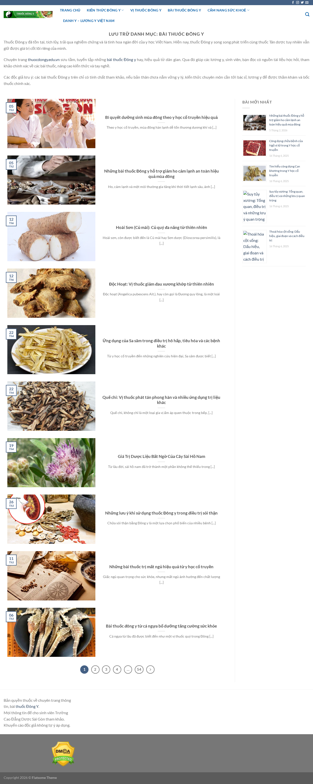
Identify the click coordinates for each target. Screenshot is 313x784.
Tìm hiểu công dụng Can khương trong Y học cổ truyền (284, 171)
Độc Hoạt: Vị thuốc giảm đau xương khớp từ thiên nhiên (161, 284)
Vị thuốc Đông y (145, 10)
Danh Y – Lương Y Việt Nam (88, 21)
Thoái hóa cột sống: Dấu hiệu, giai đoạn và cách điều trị (286, 236)
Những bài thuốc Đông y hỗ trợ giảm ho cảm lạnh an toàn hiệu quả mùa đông (161, 174)
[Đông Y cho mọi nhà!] (28, 14)
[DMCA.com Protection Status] (63, 753)
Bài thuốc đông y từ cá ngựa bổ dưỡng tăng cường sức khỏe (161, 626)
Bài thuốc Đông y (184, 10)
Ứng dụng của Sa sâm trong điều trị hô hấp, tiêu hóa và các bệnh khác (161, 343)
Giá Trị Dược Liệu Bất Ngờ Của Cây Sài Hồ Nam (161, 456)
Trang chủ (70, 10)
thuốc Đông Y (27, 706)
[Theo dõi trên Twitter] (302, 2)
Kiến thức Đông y (104, 10)
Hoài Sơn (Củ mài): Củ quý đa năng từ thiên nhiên (161, 227)
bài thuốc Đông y (121, 59)
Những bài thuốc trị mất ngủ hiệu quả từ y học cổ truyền (161, 566)
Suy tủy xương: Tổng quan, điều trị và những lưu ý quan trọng (287, 196)
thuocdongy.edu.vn (44, 59)
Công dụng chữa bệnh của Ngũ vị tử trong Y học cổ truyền (286, 145)
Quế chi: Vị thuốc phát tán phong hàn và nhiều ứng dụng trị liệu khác (161, 400)
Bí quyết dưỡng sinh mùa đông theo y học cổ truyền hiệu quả (161, 117)
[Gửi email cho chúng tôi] (306, 2)
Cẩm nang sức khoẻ (227, 10)
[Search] (307, 15)
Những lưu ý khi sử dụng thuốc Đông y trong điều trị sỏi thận (161, 513)
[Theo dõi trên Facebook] (292, 2)
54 (139, 669)
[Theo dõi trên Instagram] (297, 2)
